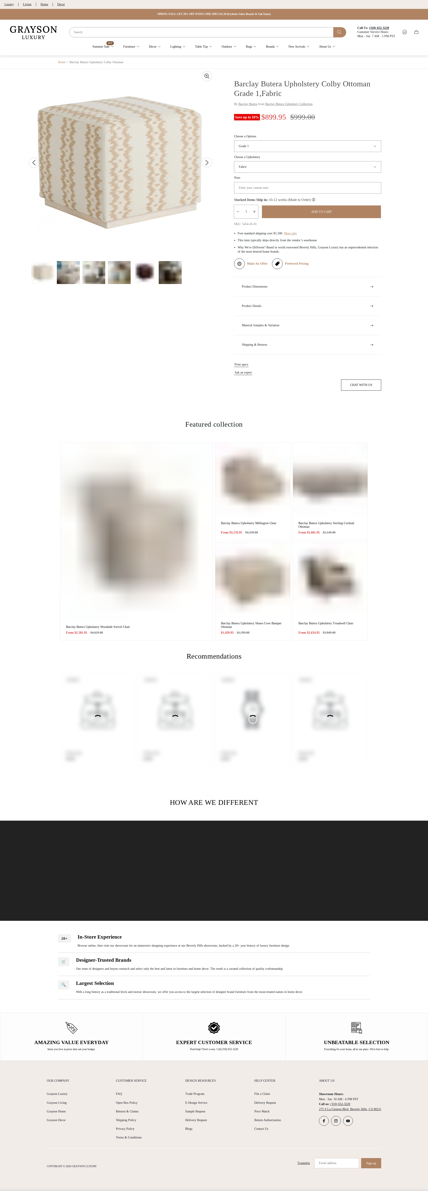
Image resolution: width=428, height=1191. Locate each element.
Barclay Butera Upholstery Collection (289, 104)
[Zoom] (207, 76)
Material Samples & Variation (260, 325)
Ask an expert (243, 372)
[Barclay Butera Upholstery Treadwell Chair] (330, 580)
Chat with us (361, 385)
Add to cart (321, 211)
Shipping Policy (126, 1120)
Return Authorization (267, 1120)
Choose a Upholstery (247, 157)
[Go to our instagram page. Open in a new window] (336, 1121)
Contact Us (261, 1128)
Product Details (251, 306)
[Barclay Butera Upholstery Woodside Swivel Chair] (136, 532)
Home (44, 4)
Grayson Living (57, 1102)
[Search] (339, 32)
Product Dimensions (254, 286)
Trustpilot (303, 1163)
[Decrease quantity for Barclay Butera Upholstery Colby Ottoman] (238, 211)
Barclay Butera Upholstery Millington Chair (248, 523)
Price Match (262, 1111)
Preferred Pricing (297, 263)
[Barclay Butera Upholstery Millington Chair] (252, 480)
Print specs (241, 364)
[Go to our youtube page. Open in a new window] (348, 1121)
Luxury (9, 4)
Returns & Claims (127, 1111)
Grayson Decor (56, 1120)
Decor (61, 4)
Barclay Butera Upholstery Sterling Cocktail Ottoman (326, 524)
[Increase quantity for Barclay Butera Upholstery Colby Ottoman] (254, 211)
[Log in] (404, 32)
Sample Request (195, 1111)
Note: (237, 177)
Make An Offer (257, 263)
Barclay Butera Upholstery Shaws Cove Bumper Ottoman (251, 625)
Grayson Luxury (57, 1094)
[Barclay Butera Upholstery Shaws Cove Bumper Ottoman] (252, 580)
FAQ (119, 1094)
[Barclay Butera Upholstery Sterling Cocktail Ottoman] (330, 480)
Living (27, 4)
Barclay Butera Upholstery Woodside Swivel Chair (98, 627)
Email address (327, 1163)
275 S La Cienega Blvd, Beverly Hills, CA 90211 (350, 1109)
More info (290, 233)
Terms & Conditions (129, 1137)
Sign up (371, 1163)
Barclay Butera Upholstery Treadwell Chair (325, 623)
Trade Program (194, 1094)
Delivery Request (196, 1120)
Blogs (188, 1128)
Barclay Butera (248, 104)
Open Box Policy (127, 1102)
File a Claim (262, 1094)
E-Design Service (196, 1102)
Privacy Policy (125, 1128)
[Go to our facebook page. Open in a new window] (324, 1121)
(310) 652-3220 (340, 1104)
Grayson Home (56, 1111)
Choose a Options (245, 136)
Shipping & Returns (254, 344)
